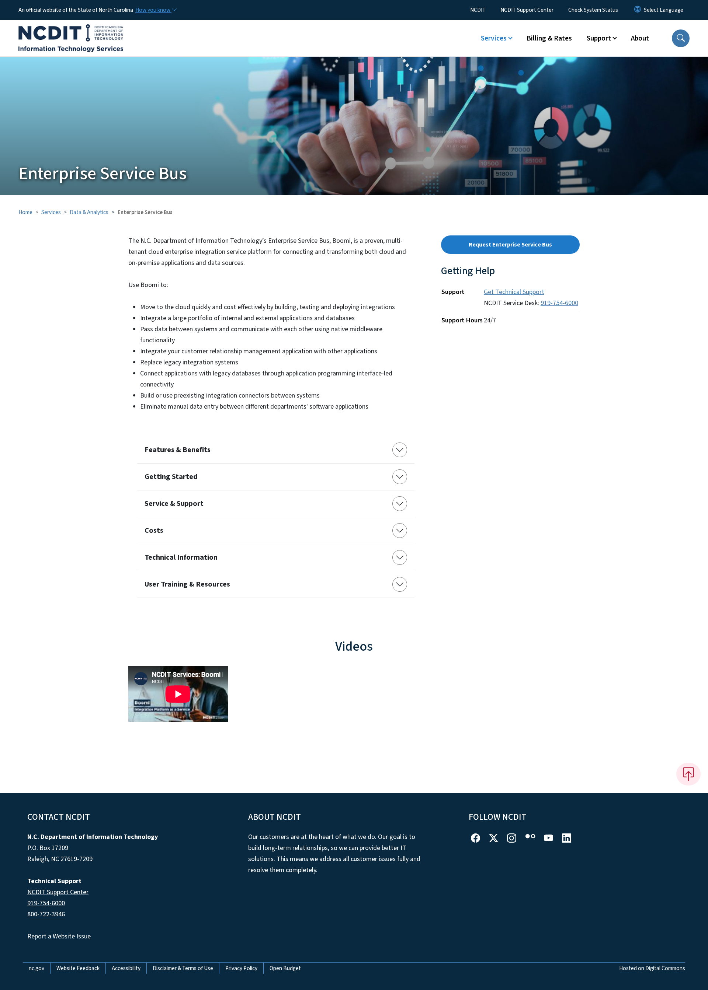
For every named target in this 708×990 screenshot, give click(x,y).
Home (25, 212)
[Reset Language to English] (637, 9)
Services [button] (494, 38)
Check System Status (593, 10)
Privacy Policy (241, 968)
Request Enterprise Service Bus (510, 245)
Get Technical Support (514, 292)
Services (51, 212)
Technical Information (181, 557)
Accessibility (126, 968)
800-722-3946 (46, 914)
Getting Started (171, 477)
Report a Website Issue (59, 936)
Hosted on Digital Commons (652, 968)
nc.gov (36, 968)
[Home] (70, 30)
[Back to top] (688, 774)
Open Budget (285, 968)
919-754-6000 (559, 303)
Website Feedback (78, 968)
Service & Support (174, 504)
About (640, 38)
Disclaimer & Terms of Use (183, 968)
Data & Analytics (89, 212)
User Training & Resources (187, 584)
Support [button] (599, 38)
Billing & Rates (549, 38)
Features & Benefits (178, 450)
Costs (154, 530)
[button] (681, 38)
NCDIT (478, 10)
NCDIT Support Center (526, 10)
